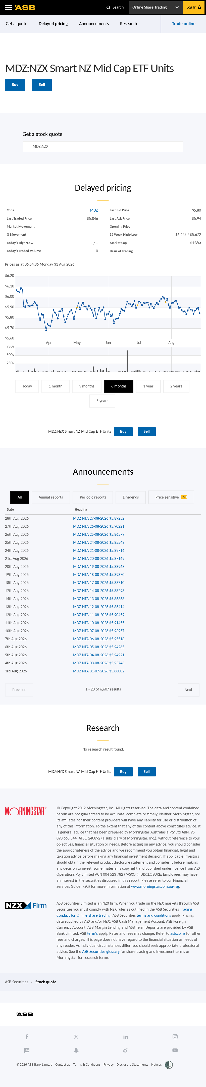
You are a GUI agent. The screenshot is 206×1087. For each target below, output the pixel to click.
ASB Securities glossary (101, 952)
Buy (15, 85)
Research (128, 24)
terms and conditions (154, 916)
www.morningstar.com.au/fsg (155, 887)
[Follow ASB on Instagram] (175, 1037)
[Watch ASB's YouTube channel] (175, 1050)
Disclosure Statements (132, 1064)
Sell (42, 85)
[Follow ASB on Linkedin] (126, 1037)
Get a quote (16, 24)
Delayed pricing (53, 24)
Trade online (183, 24)
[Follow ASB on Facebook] (27, 1037)
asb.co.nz (177, 934)
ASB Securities (16, 982)
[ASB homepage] (25, 7)
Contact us (62, 1064)
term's (92, 934)
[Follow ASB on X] (76, 1037)
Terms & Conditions (86, 1064)
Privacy (109, 1064)
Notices (156, 1064)
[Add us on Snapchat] (76, 1050)
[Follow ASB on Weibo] (126, 1050)
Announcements (94, 24)
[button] (8, 8)
